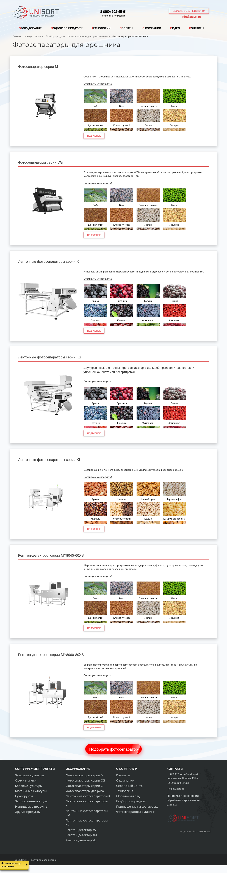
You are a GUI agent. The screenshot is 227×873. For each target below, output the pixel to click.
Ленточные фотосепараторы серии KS (49, 357)
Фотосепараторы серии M (84, 775)
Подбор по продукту (131, 801)
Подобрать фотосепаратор (113, 749)
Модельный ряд (128, 796)
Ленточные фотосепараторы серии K (48, 261)
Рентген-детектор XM (81, 835)
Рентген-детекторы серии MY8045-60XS (51, 555)
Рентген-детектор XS (81, 830)
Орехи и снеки (26, 780)
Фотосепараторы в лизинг (135, 812)
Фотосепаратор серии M (38, 66)
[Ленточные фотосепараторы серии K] (48, 300)
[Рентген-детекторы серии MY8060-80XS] (48, 693)
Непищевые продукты (31, 806)
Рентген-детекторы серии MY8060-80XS (51, 654)
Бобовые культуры (28, 786)
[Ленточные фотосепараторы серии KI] (48, 498)
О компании (125, 780)
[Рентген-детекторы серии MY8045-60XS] (48, 593)
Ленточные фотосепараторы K (88, 796)
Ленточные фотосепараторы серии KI (49, 459)
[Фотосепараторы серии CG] (48, 200)
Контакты (123, 775)
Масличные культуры (31, 791)
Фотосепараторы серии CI (85, 786)
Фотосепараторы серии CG (40, 162)
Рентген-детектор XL (81, 840)
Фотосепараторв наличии (11, 864)
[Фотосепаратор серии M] (48, 105)
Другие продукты (27, 812)
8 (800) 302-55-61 (113, 11)
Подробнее (94, 135)
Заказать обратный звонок (189, 10)
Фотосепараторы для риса (85, 791)
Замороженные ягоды (31, 801)
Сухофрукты (24, 796)
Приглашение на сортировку (137, 806)
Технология (124, 791)
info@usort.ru (191, 16)
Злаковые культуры (29, 775)
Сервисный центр (129, 786)
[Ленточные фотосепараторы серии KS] (48, 395)
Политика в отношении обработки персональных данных (184, 799)
